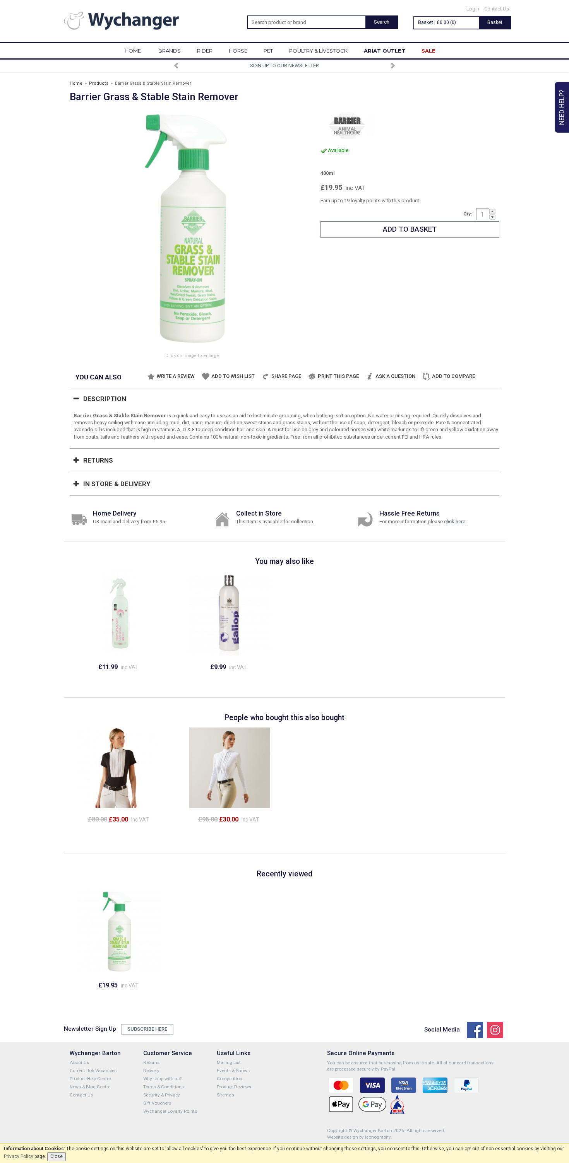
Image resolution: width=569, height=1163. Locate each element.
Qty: (467, 214)
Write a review (176, 376)
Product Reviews (234, 1087)
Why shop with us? (162, 1078)
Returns (98, 460)
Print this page (338, 376)
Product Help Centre (90, 1078)
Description (104, 399)
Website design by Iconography (359, 1137)
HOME (133, 51)
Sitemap (225, 1095)
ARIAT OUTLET (384, 51)
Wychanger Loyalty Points (170, 1111)
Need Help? (562, 107)
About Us (79, 1062)
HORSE (238, 51)
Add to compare (453, 376)
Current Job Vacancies (93, 1070)
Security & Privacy (161, 1095)
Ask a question (395, 376)
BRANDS (169, 51)
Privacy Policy (18, 1156)
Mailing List (229, 1062)
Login (472, 9)
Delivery (151, 1070)
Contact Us (496, 9)
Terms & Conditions (163, 1087)
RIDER (205, 51)
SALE (428, 51)
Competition (229, 1078)
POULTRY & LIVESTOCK (318, 51)
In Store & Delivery (116, 484)
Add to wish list (233, 376)
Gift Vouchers (157, 1103)
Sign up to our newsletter (284, 65)
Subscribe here (147, 1029)
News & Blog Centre (90, 1087)
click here (454, 521)
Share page (286, 376)
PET (268, 51)
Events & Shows (233, 1070)
